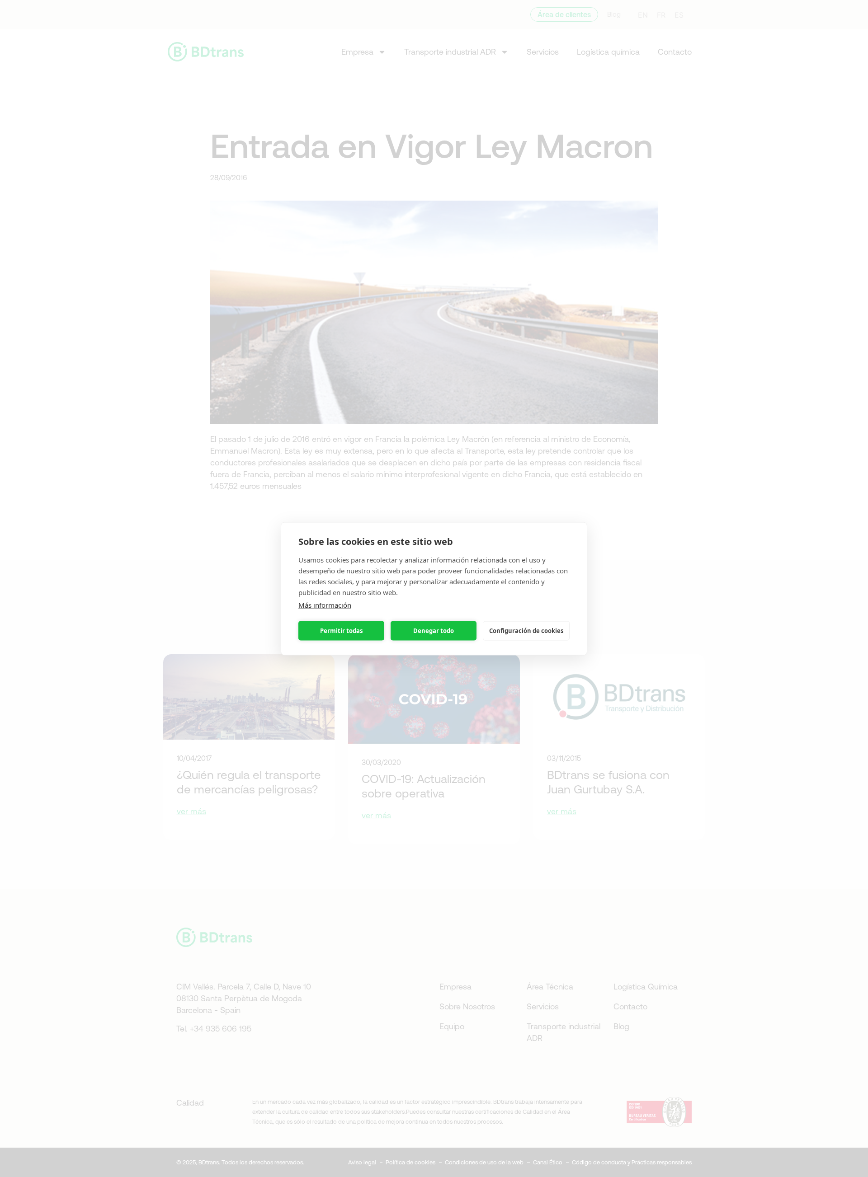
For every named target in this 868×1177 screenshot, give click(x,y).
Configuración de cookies (526, 631)
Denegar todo (433, 631)
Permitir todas (341, 631)
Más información (324, 604)
